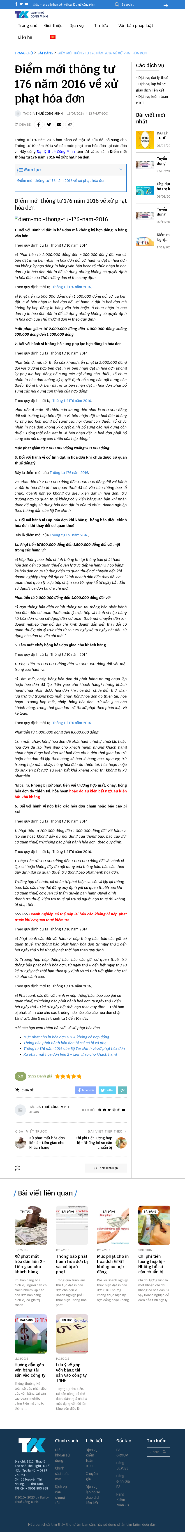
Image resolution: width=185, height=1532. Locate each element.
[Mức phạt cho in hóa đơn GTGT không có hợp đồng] (113, 1225)
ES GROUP (122, 1452)
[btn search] (165, 6)
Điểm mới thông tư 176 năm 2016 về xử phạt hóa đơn (61, 180)
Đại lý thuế (46, 151)
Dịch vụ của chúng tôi (61, 1495)
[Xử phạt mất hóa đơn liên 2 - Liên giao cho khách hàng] (31, 1225)
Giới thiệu (53, 25)
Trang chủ (27, 25)
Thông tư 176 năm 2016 (71, 287)
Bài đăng (68, 1211)
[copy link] (69, 124)
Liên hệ (25, 37)
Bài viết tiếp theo (105, 1131)
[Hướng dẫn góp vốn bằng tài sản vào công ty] (31, 1334)
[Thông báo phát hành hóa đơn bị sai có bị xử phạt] (72, 1225)
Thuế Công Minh (49, 113)
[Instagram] (118, 1110)
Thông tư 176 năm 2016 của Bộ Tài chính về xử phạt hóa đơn (74, 1048)
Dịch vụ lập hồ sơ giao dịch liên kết (93, 1495)
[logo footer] (32, 1445)
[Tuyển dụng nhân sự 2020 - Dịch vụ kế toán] (145, 216)
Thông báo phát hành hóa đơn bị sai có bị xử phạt (66, 1043)
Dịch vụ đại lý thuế (153, 78)
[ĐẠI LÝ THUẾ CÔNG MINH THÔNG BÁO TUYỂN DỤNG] (145, 140)
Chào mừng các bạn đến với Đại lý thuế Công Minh (64, 5)
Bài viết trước (33, 1131)
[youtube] (26, 4)
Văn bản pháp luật (136, 25)
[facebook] (16, 4)
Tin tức (101, 25)
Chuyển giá (92, 1476)
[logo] (32, 18)
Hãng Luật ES (122, 1465)
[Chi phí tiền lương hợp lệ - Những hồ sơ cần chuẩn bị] (154, 1225)
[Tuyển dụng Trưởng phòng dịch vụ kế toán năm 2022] (145, 165)
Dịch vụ (77, 25)
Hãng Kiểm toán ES (122, 1499)
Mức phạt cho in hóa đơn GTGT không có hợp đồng (66, 1037)
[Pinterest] (114, 1110)
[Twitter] (109, 1110)
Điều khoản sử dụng (62, 1455)
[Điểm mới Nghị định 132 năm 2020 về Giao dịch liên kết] (145, 241)
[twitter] (21, 4)
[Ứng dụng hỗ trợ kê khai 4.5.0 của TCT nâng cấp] (145, 191)
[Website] (104, 1110)
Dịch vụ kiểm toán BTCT (91, 1458)
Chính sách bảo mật (62, 1473)
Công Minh (66, 151)
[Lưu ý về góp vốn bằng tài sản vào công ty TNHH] (72, 1334)
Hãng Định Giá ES (123, 1481)
